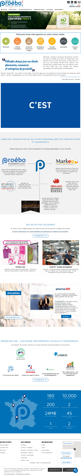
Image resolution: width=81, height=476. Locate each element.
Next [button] (78, 20)
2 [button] (41, 30)
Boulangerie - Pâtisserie (27, 452)
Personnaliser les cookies (23, 474)
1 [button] (39, 30)
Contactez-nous (4, 447)
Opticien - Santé (25, 460)
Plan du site (3, 450)
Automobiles (24, 457)
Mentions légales (4, 445)
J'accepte (69, 470)
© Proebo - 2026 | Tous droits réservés (40, 462)
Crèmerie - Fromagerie (26, 447)
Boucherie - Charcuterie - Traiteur (29, 450)
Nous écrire (66, 462)
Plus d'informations (9, 474)
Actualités (2, 452)
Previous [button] (2, 20)
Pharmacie (23, 445)
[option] (40, 20)
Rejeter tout (55, 470)
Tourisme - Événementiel (27, 455)
